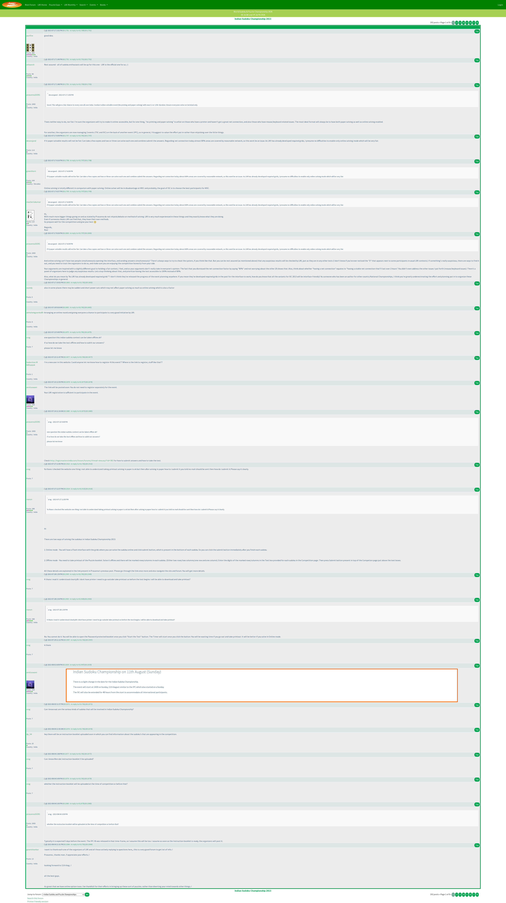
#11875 (88, 332)
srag (28, 337)
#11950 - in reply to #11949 (73, 599)
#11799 (88, 191)
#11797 (88, 135)
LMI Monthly (70, 4)
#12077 (88, 754)
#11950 (88, 599)
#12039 (88, 665)
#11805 (88, 307)
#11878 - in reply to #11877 (74, 382)
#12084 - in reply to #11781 (74, 844)
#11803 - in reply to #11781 (74, 282)
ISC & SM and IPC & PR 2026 (253, 14)
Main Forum (31, 4)
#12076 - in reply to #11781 (74, 729)
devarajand (31, 140)
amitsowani (31, 387)
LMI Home (43, 4)
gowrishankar (32, 849)
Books (103, 4)
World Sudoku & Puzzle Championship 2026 (253, 11)
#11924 (89, 489)
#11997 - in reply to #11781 (74, 640)
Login (500, 4)
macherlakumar (33, 202)
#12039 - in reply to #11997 (73, 665)
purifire (29, 35)
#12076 (89, 729)
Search (83, 4)
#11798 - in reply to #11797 (73, 160)
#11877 (89, 357)
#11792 (88, 59)
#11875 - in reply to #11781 (73, 332)
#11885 (89, 411)
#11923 (89, 464)
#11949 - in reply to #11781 (73, 574)
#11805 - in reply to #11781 (73, 307)
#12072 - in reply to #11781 (74, 704)
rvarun (29, 499)
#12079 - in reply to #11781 (73, 778)
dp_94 (29, 734)
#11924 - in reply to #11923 (74, 489)
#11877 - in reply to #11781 (74, 357)
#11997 (89, 640)
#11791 (88, 30)
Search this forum (35, 898)
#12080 (88, 803)
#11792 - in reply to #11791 (73, 59)
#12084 (89, 844)
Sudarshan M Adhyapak (32, 363)
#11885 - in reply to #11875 (74, 411)
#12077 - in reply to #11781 (73, 754)
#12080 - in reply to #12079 (73, 803)
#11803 (89, 282)
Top (477, 31)
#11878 (89, 382)
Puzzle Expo (54, 4)
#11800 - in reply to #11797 (73, 233)
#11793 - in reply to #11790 (73, 84)
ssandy (29, 287)
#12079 (88, 778)
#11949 (88, 574)
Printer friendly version (37, 901)
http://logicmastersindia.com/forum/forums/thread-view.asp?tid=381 (81, 460)
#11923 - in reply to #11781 (74, 464)
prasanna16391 (33, 94)
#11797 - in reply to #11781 (73, 135)
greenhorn (31, 171)
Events (93, 4)
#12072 (89, 704)
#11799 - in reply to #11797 (73, 191)
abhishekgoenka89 (34, 312)
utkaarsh (30, 64)
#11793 (88, 84)
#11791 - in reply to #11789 (73, 30)
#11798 (88, 160)
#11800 (88, 233)
